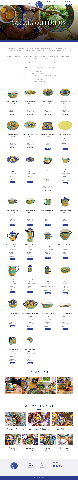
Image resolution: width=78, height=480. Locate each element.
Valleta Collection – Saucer (12, 169)
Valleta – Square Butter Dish (65, 279)
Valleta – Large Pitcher (12, 279)
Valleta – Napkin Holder (12, 349)
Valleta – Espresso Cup (65, 169)
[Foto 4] (65, 385)
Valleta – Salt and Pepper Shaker (47, 279)
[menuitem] (19, 3)
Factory (41, 465)
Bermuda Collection (15, 429)
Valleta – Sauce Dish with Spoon (12, 313)
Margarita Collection (30, 449)
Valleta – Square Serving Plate (48, 134)
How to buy (42, 463)
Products (30, 467)
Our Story (30, 465)
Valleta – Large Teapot (30, 244)
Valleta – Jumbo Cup (30, 210)
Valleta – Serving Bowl (30, 101)
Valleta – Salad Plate (65, 101)
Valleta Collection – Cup (12, 210)
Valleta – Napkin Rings (30, 349)
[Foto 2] (30, 385)
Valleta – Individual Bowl (12, 101)
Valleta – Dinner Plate (13, 134)
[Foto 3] (47, 385)
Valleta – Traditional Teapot (12, 244)
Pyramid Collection (47, 449)
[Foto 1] (13, 385)
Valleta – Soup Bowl (47, 101)
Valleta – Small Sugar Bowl (30, 279)
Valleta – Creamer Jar (48, 244)
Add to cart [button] (13, 114)
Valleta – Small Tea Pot (65, 210)
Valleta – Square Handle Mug (47, 210)
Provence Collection (12, 449)
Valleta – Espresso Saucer (30, 169)
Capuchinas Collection (39, 429)
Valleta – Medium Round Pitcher (65, 244)
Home (29, 463)
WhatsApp (42, 467)
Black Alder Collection (65, 449)
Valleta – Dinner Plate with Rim (30, 134)
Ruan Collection (62, 429)
